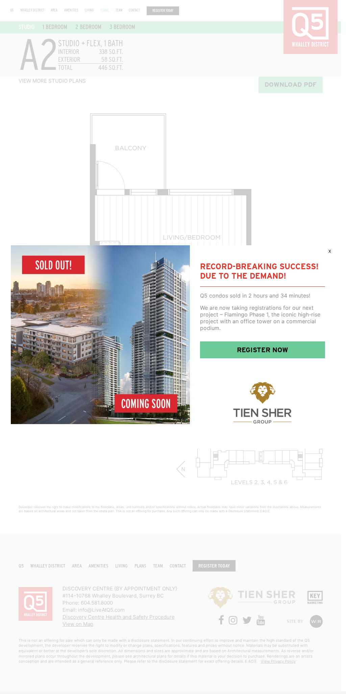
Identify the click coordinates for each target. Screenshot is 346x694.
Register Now (262, 350)
